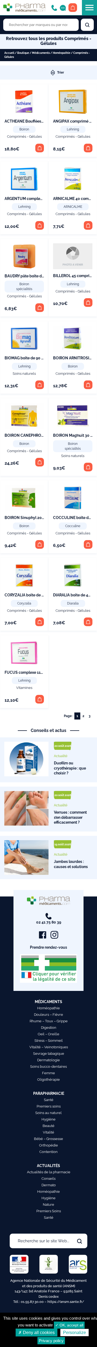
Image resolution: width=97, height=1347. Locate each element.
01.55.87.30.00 (32, 1302)
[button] (39, 148)
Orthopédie (48, 1145)
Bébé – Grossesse (48, 1139)
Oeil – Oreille (48, 1034)
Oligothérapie (48, 1079)
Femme (48, 1073)
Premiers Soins (48, 1211)
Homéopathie (61, 52)
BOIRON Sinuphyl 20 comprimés (34, 517)
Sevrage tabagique (48, 1054)
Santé (48, 1100)
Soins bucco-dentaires (48, 1067)
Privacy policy (51, 1340)
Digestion (48, 1028)
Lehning (73, 129)
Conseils (48, 1179)
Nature (48, 1205)
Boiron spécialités (24, 286)
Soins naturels (24, 374)
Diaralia (73, 603)
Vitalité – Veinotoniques (48, 1047)
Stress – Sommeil (48, 1041)
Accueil (9, 52)
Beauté (48, 1126)
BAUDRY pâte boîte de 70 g (29, 276)
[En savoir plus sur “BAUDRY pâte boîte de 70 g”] (39, 307)
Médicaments (41, 52)
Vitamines (24, 688)
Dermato (48, 1185)
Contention (48, 1152)
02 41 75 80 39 (48, 922)
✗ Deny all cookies (36, 1332)
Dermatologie (48, 1060)
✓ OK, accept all (69, 1325)
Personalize (74, 1332)
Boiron (24, 129)
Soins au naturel (48, 1113)
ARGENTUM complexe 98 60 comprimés (40, 198)
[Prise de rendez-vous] (63, 7)
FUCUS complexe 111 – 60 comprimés (38, 672)
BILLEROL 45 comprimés (75, 276)
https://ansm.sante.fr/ (65, 1302)
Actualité (60, 756)
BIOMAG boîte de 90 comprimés (33, 358)
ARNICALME (73, 207)
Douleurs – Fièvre (48, 1015)
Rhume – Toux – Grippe (49, 1021)
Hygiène (48, 1119)
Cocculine (72, 526)
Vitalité (48, 1132)
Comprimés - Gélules (24, 136)
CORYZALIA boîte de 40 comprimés (36, 595)
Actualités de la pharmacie (48, 1172)
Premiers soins (49, 1106)
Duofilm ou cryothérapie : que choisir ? (70, 768)
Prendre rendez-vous (48, 947)
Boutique (23, 52)
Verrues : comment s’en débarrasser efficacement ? (70, 817)
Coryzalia (24, 603)
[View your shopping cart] (72, 7)
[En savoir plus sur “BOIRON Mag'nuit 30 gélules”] (88, 467)
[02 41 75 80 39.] (54, 7)
